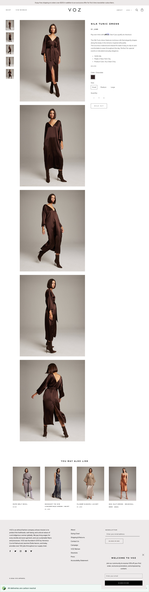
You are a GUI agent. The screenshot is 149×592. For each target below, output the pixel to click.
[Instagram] (20, 551)
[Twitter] (101, 65)
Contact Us (75, 541)
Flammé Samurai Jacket (87, 504)
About (120, 10)
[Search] (137, 10)
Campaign (74, 545)
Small (94, 87)
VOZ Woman (21, 10)
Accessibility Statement (79, 561)
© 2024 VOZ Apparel (17, 578)
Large (113, 87)
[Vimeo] (31, 551)
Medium (103, 87)
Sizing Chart (75, 534)
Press (73, 557)
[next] (141, 486)
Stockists (74, 553)
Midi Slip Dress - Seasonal (121, 504)
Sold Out (99, 106)
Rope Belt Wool (20, 504)
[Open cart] (142, 9)
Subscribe (123, 583)
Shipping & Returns (78, 537)
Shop (8, 10)
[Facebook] (98, 65)
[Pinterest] (104, 65)
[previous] (7, 486)
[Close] (143, 555)
